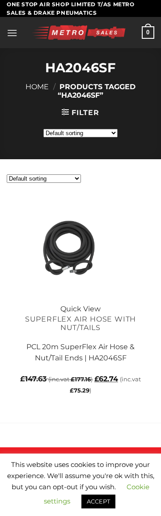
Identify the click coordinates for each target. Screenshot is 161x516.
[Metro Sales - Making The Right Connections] (79, 32)
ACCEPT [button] (98, 501)
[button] (12, 33)
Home (37, 87)
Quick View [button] (80, 309)
